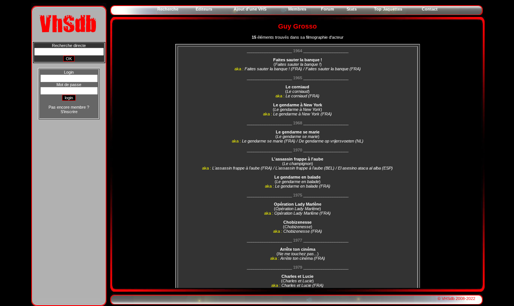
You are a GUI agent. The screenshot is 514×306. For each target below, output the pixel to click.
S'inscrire (69, 111)
